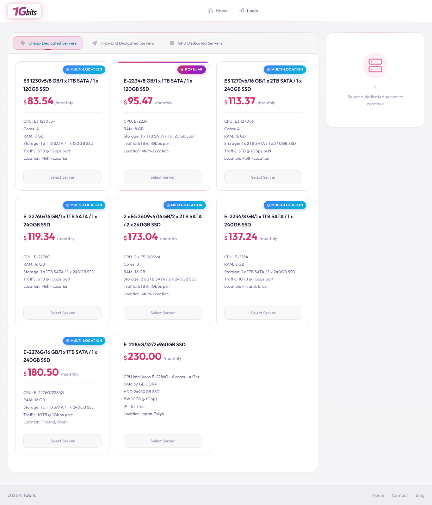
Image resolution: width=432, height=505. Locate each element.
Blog (420, 495)
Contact (400, 495)
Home (378, 495)
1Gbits (30, 495)
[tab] (48, 43)
